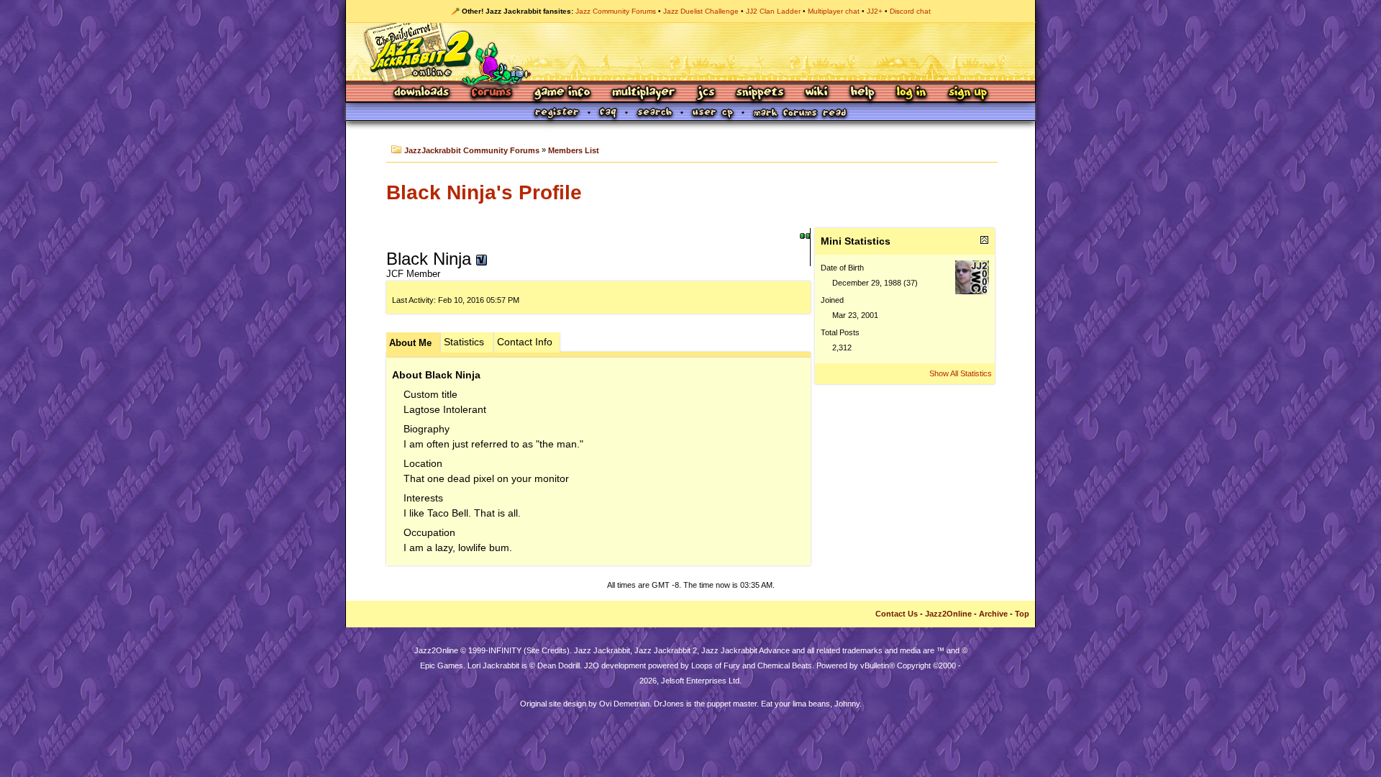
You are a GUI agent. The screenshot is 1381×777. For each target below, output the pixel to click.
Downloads (422, 93)
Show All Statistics (960, 373)
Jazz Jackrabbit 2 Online (690, 52)
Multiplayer (643, 93)
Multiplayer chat (834, 11)
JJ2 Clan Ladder (773, 11)
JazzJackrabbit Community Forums (471, 150)
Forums (492, 93)
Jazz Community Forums (615, 11)
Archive (993, 613)
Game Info (561, 93)
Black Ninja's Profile (484, 192)
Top (1022, 613)
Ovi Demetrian (624, 703)
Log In (911, 93)
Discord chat (910, 11)
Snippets (760, 93)
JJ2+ (875, 11)
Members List (573, 150)
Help (862, 93)
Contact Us (896, 613)
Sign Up (967, 93)
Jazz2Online (948, 613)
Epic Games (441, 665)
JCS (706, 93)
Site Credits (547, 650)
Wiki (817, 93)
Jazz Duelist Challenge (701, 11)
